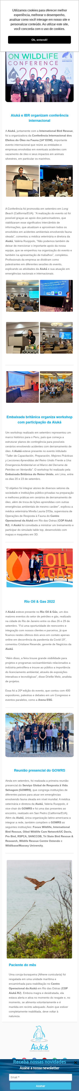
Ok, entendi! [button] (39, 39)
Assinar (40, 1086)
